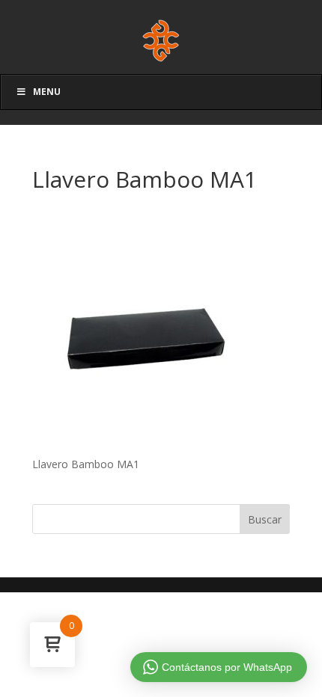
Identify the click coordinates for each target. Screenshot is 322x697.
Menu (47, 91)
